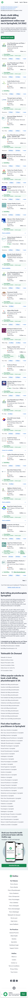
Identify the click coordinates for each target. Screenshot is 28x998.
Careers (14, 959)
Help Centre (14, 921)
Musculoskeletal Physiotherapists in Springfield (12, 787)
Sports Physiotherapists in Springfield (10, 819)
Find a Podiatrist (14, 893)
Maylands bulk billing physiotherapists (10, 713)
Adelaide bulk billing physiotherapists (9, 684)
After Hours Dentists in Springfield (9, 730)
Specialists (14, 942)
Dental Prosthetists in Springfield (8, 769)
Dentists (14, 939)
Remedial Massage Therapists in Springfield (11, 814)
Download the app (14, 865)
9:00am (11, 58)
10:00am (11, 150)
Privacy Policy (14, 969)
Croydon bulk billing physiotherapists (9, 700)
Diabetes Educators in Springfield (9, 774)
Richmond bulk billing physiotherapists (10, 705)
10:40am (18, 150)
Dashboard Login (14, 945)
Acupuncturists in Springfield (8, 753)
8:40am (18, 130)
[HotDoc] (2, 2)
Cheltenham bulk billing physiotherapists (10, 702)
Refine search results (7, 37)
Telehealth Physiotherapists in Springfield (10, 743)
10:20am (11, 433)
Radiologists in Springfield (7, 811)
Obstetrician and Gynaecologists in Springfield (12, 793)
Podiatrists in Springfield (6, 803)
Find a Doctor (14, 884)
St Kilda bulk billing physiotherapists (9, 716)
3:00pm (18, 575)
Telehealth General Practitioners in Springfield (11, 740)
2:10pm (18, 182)
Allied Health (14, 935)
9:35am (18, 112)
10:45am (18, 556)
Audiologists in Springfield (7, 756)
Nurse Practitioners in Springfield (9, 790)
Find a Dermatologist (14, 908)
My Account (14, 918)
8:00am (11, 288)
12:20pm (11, 306)
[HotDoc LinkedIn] (14, 981)
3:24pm (18, 395)
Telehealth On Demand (6, 657)
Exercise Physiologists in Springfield (9, 780)
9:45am (18, 166)
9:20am (11, 377)
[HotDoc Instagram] (16, 981)
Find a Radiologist (14, 912)
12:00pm (18, 377)
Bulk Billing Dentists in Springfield (9, 735)
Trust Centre (14, 972)
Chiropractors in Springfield (7, 759)
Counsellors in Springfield (7, 764)
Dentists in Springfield (6, 772)
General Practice (14, 932)
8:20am (11, 130)
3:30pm (11, 94)
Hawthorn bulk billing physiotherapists (10, 687)
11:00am (11, 214)
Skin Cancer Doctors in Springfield (9, 816)
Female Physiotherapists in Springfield (10, 751)
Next (24, 580)
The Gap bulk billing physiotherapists (9, 695)
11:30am (11, 342)
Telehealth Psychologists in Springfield (10, 745)
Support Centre (14, 948)
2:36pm (11, 395)
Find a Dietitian (14, 902)
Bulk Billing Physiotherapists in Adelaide (10, 645)
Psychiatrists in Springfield (7, 806)
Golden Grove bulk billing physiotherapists (11, 718)
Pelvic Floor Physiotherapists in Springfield (11, 798)
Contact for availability (7, 450)
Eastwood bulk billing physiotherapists (10, 689)
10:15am (11, 556)
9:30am (18, 288)
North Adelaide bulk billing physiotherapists (11, 697)
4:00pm (18, 94)
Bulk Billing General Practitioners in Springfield (12, 738)
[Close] (1, 994)
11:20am (18, 214)
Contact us (14, 962)
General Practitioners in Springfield (9, 782)
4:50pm (18, 360)
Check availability (6, 233)
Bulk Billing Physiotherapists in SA (8, 8)
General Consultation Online (7, 665)
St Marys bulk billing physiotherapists (10, 710)
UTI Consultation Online (6, 670)
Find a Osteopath (14, 905)
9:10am (18, 58)
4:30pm (11, 360)
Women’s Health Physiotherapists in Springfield (12, 822)
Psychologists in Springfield (7, 808)
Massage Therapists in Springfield (9, 785)
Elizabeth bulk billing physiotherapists (10, 692)
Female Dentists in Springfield (8, 748)
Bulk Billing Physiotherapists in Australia (9, 6)
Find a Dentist (14, 887)
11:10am (18, 77)
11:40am (18, 342)
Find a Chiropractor (14, 896)
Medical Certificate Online (7, 660)
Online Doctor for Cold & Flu (8, 668)
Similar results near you (14, 587)
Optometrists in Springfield (7, 795)
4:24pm (18, 199)
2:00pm (11, 182)
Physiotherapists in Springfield (8, 801)
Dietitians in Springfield (6, 777)
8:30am (11, 250)
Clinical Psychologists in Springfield (9, 761)
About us (14, 956)
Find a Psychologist (14, 899)
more (24, 58)
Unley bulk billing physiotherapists (9, 708)
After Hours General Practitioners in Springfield (12, 732)
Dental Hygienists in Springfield (8, 766)
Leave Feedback (14, 924)
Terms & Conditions (14, 966)
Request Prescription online (7, 662)
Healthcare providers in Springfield (9, 824)
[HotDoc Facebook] (11, 981)
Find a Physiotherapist (14, 890)
